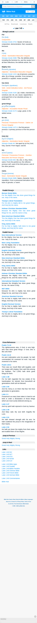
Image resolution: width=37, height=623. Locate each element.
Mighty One (12, 195)
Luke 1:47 (5, 404)
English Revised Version (11, 304)
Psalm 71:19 (6, 345)
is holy (24, 213)
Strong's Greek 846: (9, 160)
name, (15, 205)
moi (7, 120)
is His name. (16, 220)
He (5, 203)
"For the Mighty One (9, 218)
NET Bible (5, 289)
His (11, 197)
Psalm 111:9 (6, 355)
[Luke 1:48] (2, 283)
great (28, 203)
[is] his (16, 228)
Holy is (7, 197)
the (6, 195)
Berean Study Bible (9, 193)
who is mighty (12, 203)
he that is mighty (11, 226)
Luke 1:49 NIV (7, 452)
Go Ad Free (3, 619)
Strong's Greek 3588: (9, 58)
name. (15, 197)
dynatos (12, 69)
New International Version (12, 235)
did (19, 203)
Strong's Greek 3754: (9, 42)
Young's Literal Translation (12, 201)
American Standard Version (12, 296)
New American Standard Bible (13, 216)
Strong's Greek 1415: (9, 74)
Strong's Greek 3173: (9, 111)
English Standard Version (11, 250)
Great (4, 438)
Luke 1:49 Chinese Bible (10, 471)
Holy (8, 438)
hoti (6, 37)
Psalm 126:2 (6, 365)
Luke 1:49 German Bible (10, 475)
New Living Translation (10, 243)
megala (12, 106)
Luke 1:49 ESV (7, 456)
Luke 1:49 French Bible (10, 473)
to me (23, 203)
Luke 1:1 (5, 394)
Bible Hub (5, 482)
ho (5, 53)
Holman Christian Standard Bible (14, 208)
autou (10, 153)
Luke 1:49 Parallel (8, 466)
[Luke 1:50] (35, 283)
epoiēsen (13, 85)
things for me (6, 213)
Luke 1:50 (5, 387)
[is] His (10, 205)
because (5, 211)
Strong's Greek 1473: (9, 127)
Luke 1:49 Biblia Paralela (11, 468)
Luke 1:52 (5, 427)
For (3, 195)
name (20, 213)
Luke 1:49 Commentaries (11, 478)
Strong (17, 438)
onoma (10, 173)
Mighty (12, 438)
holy (6, 205)
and (13, 213)
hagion (10, 139)
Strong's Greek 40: (8, 143)
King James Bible (8, 224)
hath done (22, 226)
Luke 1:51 (5, 417)
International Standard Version (13, 281)
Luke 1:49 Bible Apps (9, 464)
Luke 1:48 (5, 377)
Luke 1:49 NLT (7, 454)
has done (20, 195)
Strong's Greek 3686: (9, 178)
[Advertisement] (18, 329)
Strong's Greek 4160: (9, 93)
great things (28, 195)
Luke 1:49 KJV (7, 461)
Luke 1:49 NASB (8, 459)
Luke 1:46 (5, 410)
